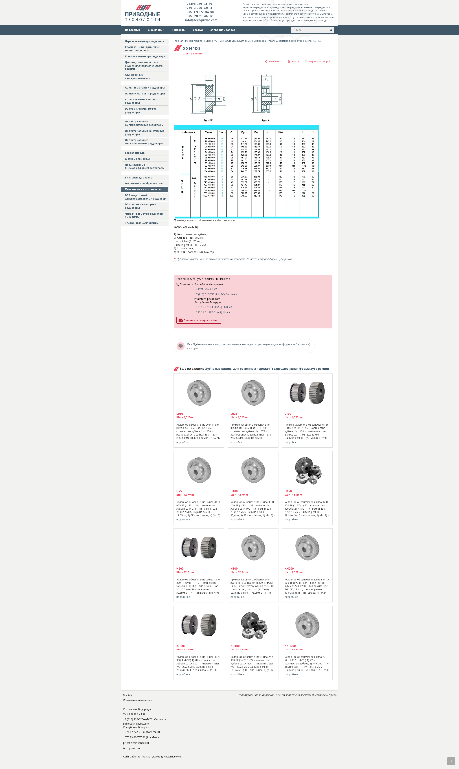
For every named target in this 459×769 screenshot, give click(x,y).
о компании (156, 30)
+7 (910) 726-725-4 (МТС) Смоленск (215, 294)
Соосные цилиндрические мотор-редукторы (142, 48)
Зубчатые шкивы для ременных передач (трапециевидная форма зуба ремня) (265, 40)
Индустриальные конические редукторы (144, 132)
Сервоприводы (135, 152)
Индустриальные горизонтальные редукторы (144, 141)
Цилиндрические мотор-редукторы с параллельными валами (144, 65)
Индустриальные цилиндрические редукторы (144, 123)
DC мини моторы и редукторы (145, 93)
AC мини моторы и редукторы (145, 87)
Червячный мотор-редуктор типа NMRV (144, 215)
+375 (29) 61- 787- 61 (199, 16)
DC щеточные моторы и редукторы (140, 206)
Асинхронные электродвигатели (137, 76)
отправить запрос (222, 30)
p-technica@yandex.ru (136, 742)
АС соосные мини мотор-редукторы (141, 101)
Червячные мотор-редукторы (144, 41)
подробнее (183, 442)
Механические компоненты (143, 189)
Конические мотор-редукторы (145, 56)
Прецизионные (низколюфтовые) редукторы (144, 166)
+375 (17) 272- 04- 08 (199, 12)
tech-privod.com (132, 748)
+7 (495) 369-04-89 (205, 288)
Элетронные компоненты (141, 223)
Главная (178, 40)
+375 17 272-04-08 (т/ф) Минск (213, 307)
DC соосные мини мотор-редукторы (141, 110)
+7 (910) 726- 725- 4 (198, 8)
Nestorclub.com (172, 756)
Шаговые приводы (137, 158)
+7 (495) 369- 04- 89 (198, 4)
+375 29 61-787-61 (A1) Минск (212, 312)
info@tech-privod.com (201, 20)
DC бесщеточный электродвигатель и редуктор (145, 197)
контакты (178, 30)
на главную (132, 30)
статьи (198, 30)
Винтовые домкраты (139, 177)
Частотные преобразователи (144, 183)
